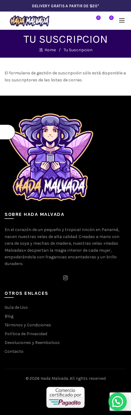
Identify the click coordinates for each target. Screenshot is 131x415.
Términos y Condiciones (28, 325)
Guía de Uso (16, 307)
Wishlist (98, 17)
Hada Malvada (54, 378)
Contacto (14, 351)
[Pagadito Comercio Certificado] (65, 397)
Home (50, 50)
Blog (9, 316)
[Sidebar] (7, 132)
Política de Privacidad (26, 333)
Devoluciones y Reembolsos (32, 342)
